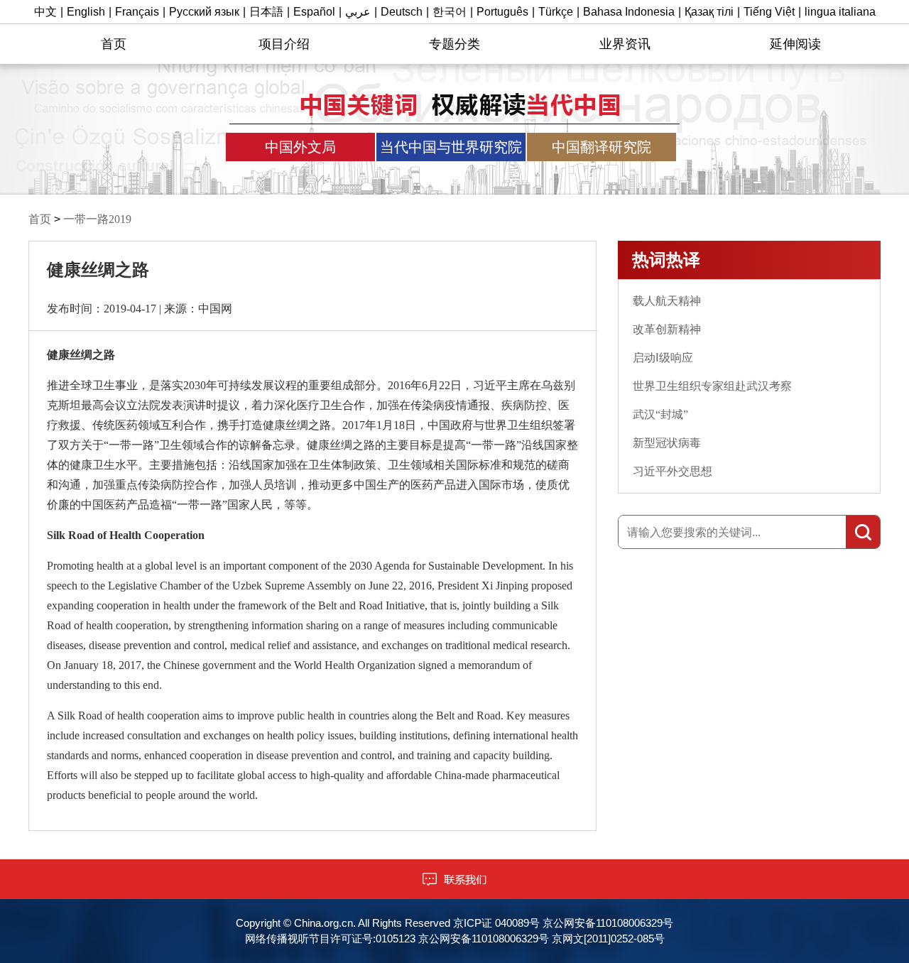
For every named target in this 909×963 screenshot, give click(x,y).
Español (314, 12)
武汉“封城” (660, 414)
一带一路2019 (97, 219)
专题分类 (454, 44)
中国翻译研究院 (601, 147)
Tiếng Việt (769, 12)
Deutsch (402, 12)
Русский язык (204, 12)
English (86, 12)
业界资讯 (625, 44)
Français (137, 12)
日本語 (266, 12)
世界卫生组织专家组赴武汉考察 (712, 386)
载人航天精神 (667, 301)
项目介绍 (284, 44)
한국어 (449, 12)
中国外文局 (300, 147)
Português (502, 12)
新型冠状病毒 (667, 443)
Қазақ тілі (709, 12)
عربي (358, 12)
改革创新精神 (667, 329)
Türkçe (555, 12)
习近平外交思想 (672, 471)
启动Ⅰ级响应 (663, 358)
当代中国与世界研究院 (451, 147)
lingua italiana (840, 12)
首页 (113, 44)
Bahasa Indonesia (629, 12)
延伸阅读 (795, 44)
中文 (45, 12)
